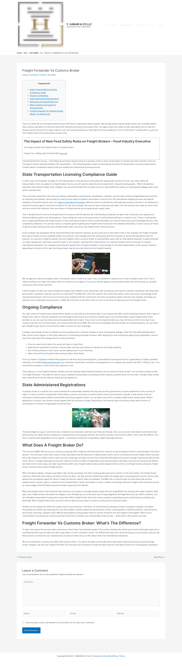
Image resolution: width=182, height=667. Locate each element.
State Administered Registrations (44, 99)
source (63, 153)
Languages (160, 25)
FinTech (43, 75)
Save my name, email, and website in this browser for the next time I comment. (60, 622)
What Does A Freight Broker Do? (44, 102)
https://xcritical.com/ (51, 362)
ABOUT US (150, 25)
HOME (107, 25)
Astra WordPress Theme (114, 656)
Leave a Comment (30, 75)
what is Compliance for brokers (71, 202)
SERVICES (115, 25)
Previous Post (24, 557)
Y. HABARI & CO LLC (79, 24)
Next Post (159, 557)
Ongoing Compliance (39, 95)
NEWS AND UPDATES (126, 25)
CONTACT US (140, 25)
